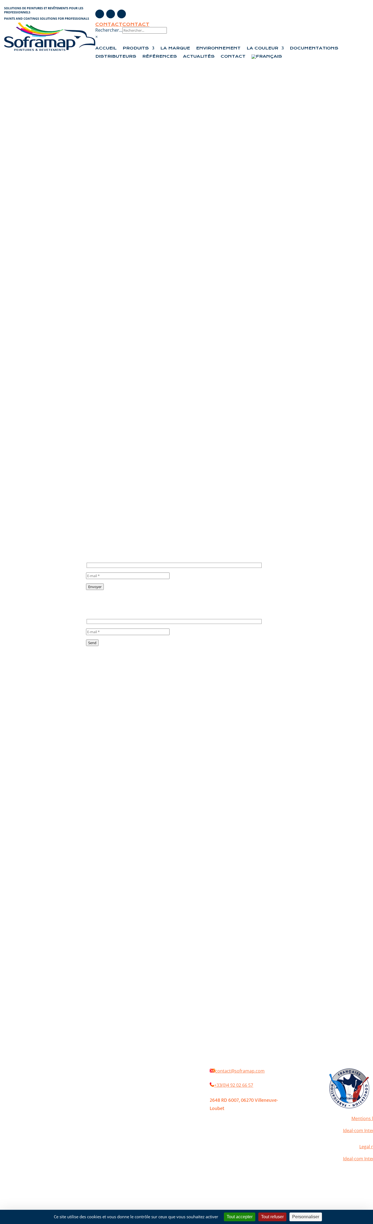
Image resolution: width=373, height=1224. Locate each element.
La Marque (175, 48)
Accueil (106, 48)
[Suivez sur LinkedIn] (121, 14)
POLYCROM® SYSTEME (132, 1093)
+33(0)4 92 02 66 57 (233, 1085)
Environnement (218, 48)
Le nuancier (172, 1093)
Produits (136, 48)
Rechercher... (108, 30)
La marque (148, 1076)
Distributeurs (115, 56)
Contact (108, 24)
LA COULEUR (262, 48)
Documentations (314, 48)
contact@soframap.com (240, 1071)
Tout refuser (272, 1216)
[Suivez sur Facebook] (99, 14)
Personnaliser (305, 1216)
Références (159, 56)
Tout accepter (240, 1216)
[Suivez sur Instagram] (110, 14)
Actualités (199, 56)
